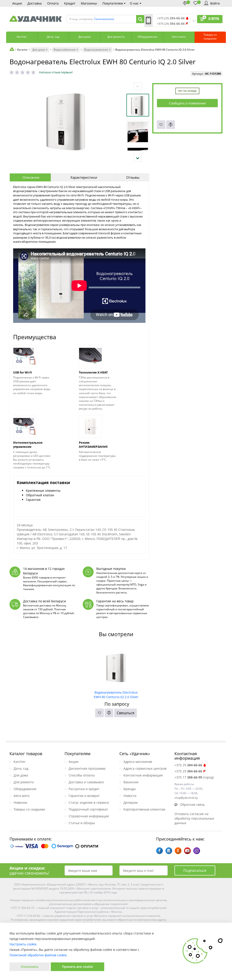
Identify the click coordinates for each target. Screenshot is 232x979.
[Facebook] (159, 850)
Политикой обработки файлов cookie (38, 955)
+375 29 (188, 765)
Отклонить (29, 966)
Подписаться (194, 870)
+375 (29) (171, 18)
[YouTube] (187, 850)
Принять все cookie (77, 966)
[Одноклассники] (178, 850)
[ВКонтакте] (168, 850)
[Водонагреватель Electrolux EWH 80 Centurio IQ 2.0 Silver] (116, 666)
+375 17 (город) (194, 777)
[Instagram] (196, 850)
